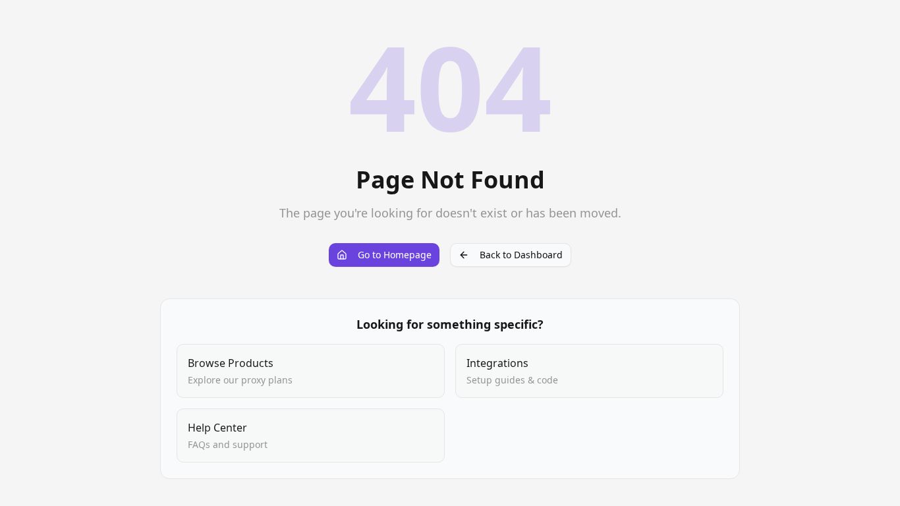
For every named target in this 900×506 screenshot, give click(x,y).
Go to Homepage (395, 254)
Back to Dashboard (521, 254)
